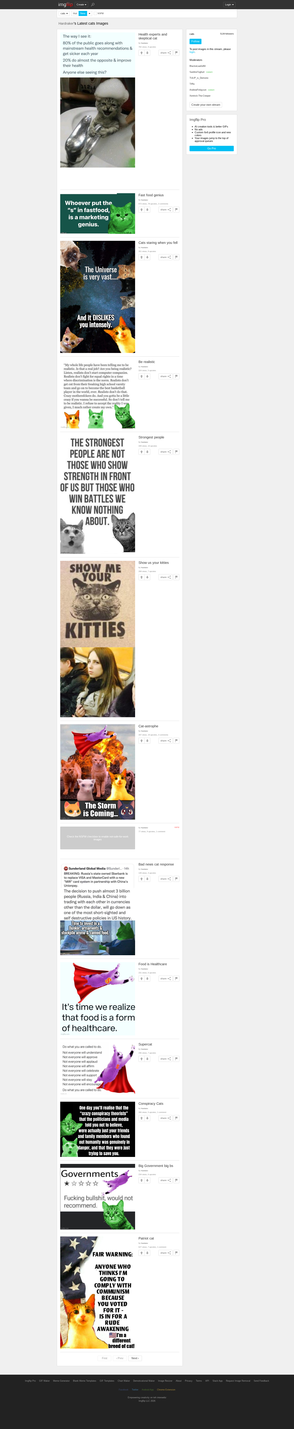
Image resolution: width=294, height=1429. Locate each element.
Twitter (135, 1389)
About (179, 1381)
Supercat (145, 1044)
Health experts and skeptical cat (152, 36)
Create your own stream (205, 104)
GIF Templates (107, 1381)
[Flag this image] (176, 53)
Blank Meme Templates (84, 1381)
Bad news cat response (156, 864)
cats (63, 13)
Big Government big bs (155, 1166)
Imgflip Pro (30, 1381)
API (207, 1381)
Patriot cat (146, 1238)
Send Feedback (261, 1381)
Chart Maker (124, 1381)
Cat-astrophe (148, 726)
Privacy (188, 1381)
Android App (148, 1389)
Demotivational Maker (144, 1381)
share (163, 52)
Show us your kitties (153, 563)
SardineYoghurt (201, 72)
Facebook (123, 1389)
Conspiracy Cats (150, 1103)
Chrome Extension (166, 1389)
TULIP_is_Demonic (199, 78)
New (82, 13)
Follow (195, 41)
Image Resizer (165, 1381)
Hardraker (66, 23)
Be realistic (146, 362)
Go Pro (211, 148)
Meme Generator (61, 1381)
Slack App (218, 1381)
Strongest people (151, 437)
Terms (199, 1381)
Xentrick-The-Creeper (200, 95)
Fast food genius (151, 195)
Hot (75, 13)
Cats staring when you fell (157, 243)
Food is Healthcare (152, 964)
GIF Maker (44, 1381)
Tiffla (192, 84)
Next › (135, 1358)
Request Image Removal (238, 1381)
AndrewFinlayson (202, 90)
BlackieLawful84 (198, 66)
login (192, 51)
